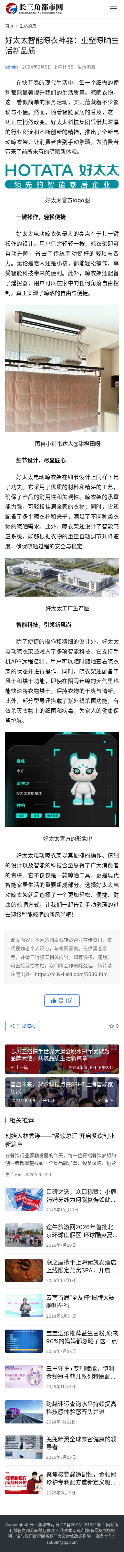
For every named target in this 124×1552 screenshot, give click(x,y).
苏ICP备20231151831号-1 (80, 1524)
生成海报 (25, 1026)
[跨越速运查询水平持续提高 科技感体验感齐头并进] (24, 1411)
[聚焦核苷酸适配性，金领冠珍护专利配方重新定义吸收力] (24, 1482)
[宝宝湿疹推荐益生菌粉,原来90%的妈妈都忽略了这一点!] (24, 1341)
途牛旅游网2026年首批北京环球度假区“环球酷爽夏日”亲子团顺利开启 (79, 1231)
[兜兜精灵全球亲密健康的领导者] (24, 1447)
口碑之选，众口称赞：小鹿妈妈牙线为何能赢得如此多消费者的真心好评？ (81, 1196)
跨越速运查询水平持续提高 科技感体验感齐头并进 (81, 1408)
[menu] (113, 8)
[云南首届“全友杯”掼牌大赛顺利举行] (24, 1305)
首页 (9, 25)
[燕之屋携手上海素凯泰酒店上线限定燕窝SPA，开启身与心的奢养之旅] (24, 1270)
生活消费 (86, 67)
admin (11, 67)
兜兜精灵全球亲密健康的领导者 (81, 1443)
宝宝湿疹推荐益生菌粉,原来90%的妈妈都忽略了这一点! (82, 1337)
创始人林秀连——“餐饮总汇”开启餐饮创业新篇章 (60, 1140)
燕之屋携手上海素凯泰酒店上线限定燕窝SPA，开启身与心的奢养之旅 (81, 1266)
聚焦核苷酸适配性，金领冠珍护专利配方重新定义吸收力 (81, 1479)
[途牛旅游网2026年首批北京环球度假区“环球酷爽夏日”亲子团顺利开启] (24, 1235)
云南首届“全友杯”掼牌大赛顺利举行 (80, 1301)
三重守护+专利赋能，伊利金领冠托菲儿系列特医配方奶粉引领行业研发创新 (81, 1373)
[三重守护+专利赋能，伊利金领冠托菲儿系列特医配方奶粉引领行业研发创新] (24, 1376)
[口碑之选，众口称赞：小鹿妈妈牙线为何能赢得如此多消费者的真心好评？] (24, 1199)
